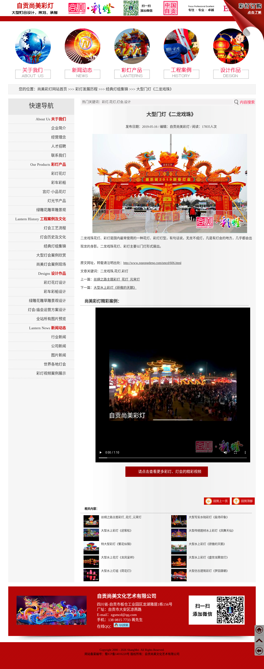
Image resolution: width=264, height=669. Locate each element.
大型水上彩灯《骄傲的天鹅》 (115, 287)
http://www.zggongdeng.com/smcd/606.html (152, 263)
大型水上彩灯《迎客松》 (117, 530)
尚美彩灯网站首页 (52, 89)
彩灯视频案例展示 (51, 373)
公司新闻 (58, 346)
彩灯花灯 (58, 174)
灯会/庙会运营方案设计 (47, 310)
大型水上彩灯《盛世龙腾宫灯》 (209, 557)
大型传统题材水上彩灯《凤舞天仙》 (212, 530)
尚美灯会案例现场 (51, 264)
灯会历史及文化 (53, 237)
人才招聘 (58, 146)
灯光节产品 (56, 201)
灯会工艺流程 (55, 228)
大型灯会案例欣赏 (51, 255)
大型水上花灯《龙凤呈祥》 (118, 557)
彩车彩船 (58, 183)
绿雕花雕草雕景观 (51, 210)
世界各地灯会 (55, 364)
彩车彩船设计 (55, 292)
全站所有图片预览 (51, 319)
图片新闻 (58, 355)
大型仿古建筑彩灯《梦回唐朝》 (209, 570)
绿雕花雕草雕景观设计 (47, 301)
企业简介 (58, 128)
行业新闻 (58, 337)
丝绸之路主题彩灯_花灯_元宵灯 (117, 279)
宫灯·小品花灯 (54, 192)
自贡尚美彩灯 (35, 5)
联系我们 (58, 155)
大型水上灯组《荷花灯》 (117, 570)
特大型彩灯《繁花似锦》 (117, 544)
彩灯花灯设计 (55, 283)
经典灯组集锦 (117, 89)
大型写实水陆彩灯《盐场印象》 (209, 517)
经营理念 (58, 137)
